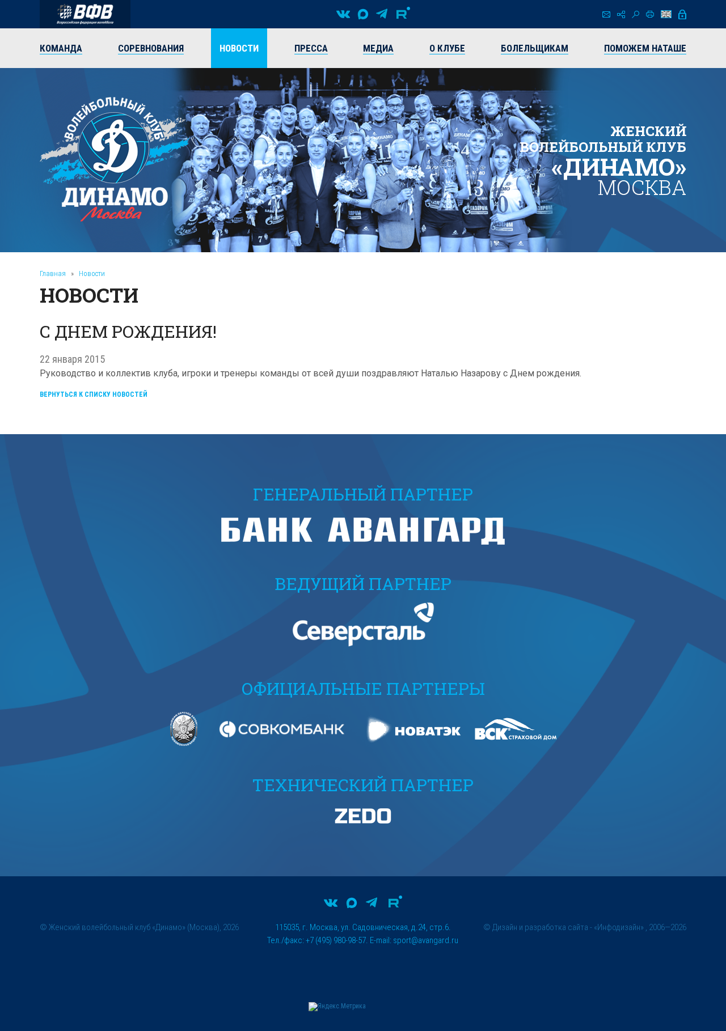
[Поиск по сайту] (635, 14)
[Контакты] (606, 14)
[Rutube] (403, 14)
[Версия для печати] (650, 14)
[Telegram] (381, 14)
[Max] (363, 14)
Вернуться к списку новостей (93, 394)
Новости (92, 273)
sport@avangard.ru (425, 940)
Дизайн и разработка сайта (540, 927)
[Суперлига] (85, 14)
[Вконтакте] (343, 14)
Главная (53, 273)
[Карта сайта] (621, 14)
